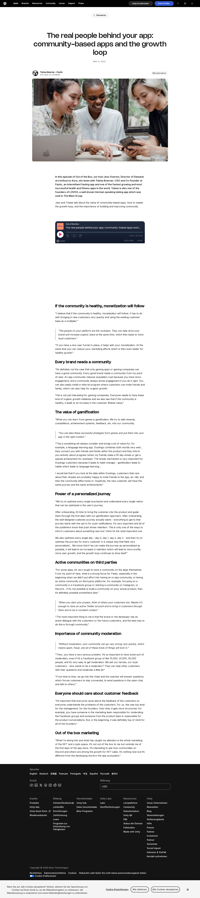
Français (63, 773)
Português (75, 773)
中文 (85, 773)
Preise (81, 3)
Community (50, 3)
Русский (104, 773)
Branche (25, 3)
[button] (141, 3)
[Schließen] (187, 889)
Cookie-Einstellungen (117, 889)
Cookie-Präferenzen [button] (45, 876)
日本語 (54, 773)
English (33, 773)
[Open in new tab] (49, 811)
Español (94, 773)
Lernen (62, 3)
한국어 (115, 773)
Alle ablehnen (140, 889)
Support (71, 3)
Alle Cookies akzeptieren (165, 889)
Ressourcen (37, 3)
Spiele (15, 3)
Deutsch (44, 773)
